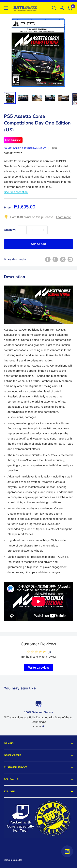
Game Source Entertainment (25, 148)
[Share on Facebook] (48, 259)
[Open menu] (6, 8)
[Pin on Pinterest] (55, 259)
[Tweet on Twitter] (63, 259)
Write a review (38, 667)
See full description (16, 192)
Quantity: (10, 229)
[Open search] (54, 8)
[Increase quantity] (43, 230)
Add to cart (38, 244)
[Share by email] (70, 259)
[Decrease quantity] (22, 230)
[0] (69, 8)
